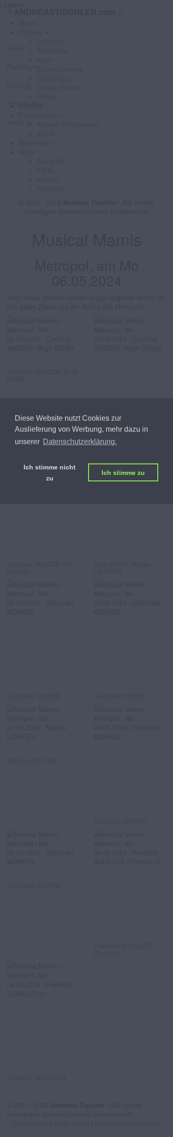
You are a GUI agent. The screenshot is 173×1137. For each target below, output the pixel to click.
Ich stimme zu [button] (123, 472)
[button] (30, 151)
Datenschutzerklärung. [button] (80, 442)
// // (65, 12)
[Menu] (86, 31)
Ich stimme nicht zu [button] (50, 472)
